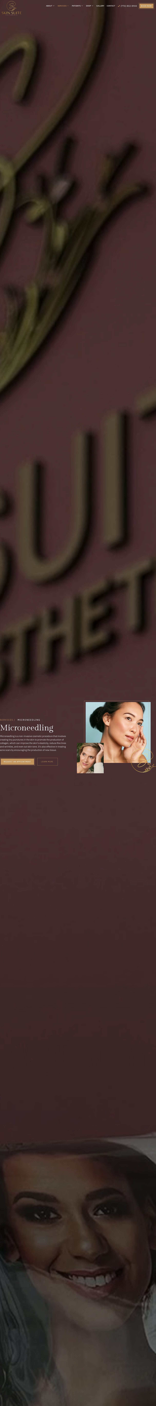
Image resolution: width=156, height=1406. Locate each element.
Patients (76, 6)
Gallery (100, 6)
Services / (7, 719)
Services (62, 6)
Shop (88, 6)
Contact (111, 6)
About (49, 6)
